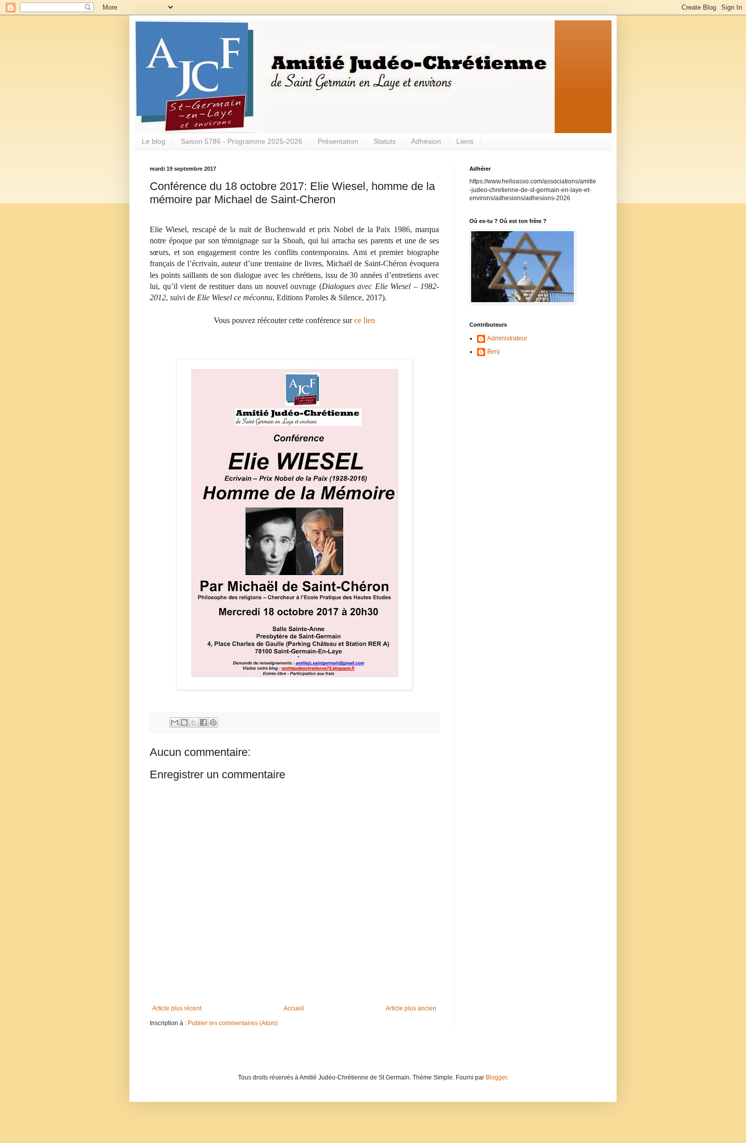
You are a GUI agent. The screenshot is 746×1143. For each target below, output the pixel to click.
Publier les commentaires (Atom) (233, 1023)
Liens (464, 141)
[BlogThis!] (184, 722)
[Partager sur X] (194, 722)
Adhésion (426, 141)
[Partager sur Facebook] (203, 722)
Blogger (496, 1077)
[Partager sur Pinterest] (213, 722)
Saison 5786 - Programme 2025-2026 (241, 141)
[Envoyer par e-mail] (174, 722)
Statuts (385, 141)
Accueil (294, 1008)
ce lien (364, 320)
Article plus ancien (411, 1008)
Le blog (153, 141)
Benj (493, 351)
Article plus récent (176, 1008)
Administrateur (507, 338)
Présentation (338, 141)
